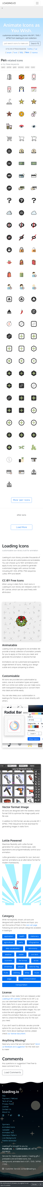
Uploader (6, 1130)
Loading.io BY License (11, 999)
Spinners (6, 1124)
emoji (27, 973)
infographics (34, 942)
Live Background (9, 1138)
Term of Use (7, 1101)
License (5, 1107)
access (20, 67)
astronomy (32, 948)
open (3, 67)
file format (23, 960)
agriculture (8, 942)
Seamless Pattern (9, 1135)
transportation (21, 985)
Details (34, 1184)
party (21, 942)
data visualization (13, 948)
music (36, 973)
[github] (21, 1117)
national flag (34, 967)
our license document (16, 1034)
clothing (16, 973)
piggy (9, 979)
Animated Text (8, 1132)
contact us (6, 1109)
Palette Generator (9, 1141)
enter (27, 67)
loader (21, 954)
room (33, 67)
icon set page (31, 925)
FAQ (3, 1096)
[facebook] (5, 1117)
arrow (36, 960)
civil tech (34, 954)
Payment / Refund (9, 1098)
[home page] (9, 3)
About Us (6, 1112)
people (20, 967)
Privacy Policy (8, 1104)
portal (9, 67)
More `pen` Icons (21, 500)
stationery (34, 936)
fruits (6, 973)
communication (29, 979)
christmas (8, 967)
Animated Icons (8, 1127)
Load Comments (12, 1072)
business (8, 960)
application (8, 936)
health (21, 936)
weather (8, 954)
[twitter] (13, 1117)
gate (14, 67)
